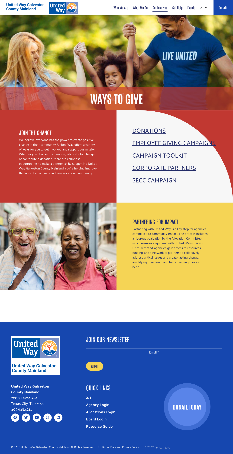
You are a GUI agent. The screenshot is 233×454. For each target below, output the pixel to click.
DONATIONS (149, 130)
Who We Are (120, 7)
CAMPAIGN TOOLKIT (159, 155)
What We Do (140, 7)
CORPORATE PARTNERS (164, 167)
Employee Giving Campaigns (174, 142)
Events (191, 7)
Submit (95, 366)
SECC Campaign (154, 180)
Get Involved (160, 7)
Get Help (177, 7)
